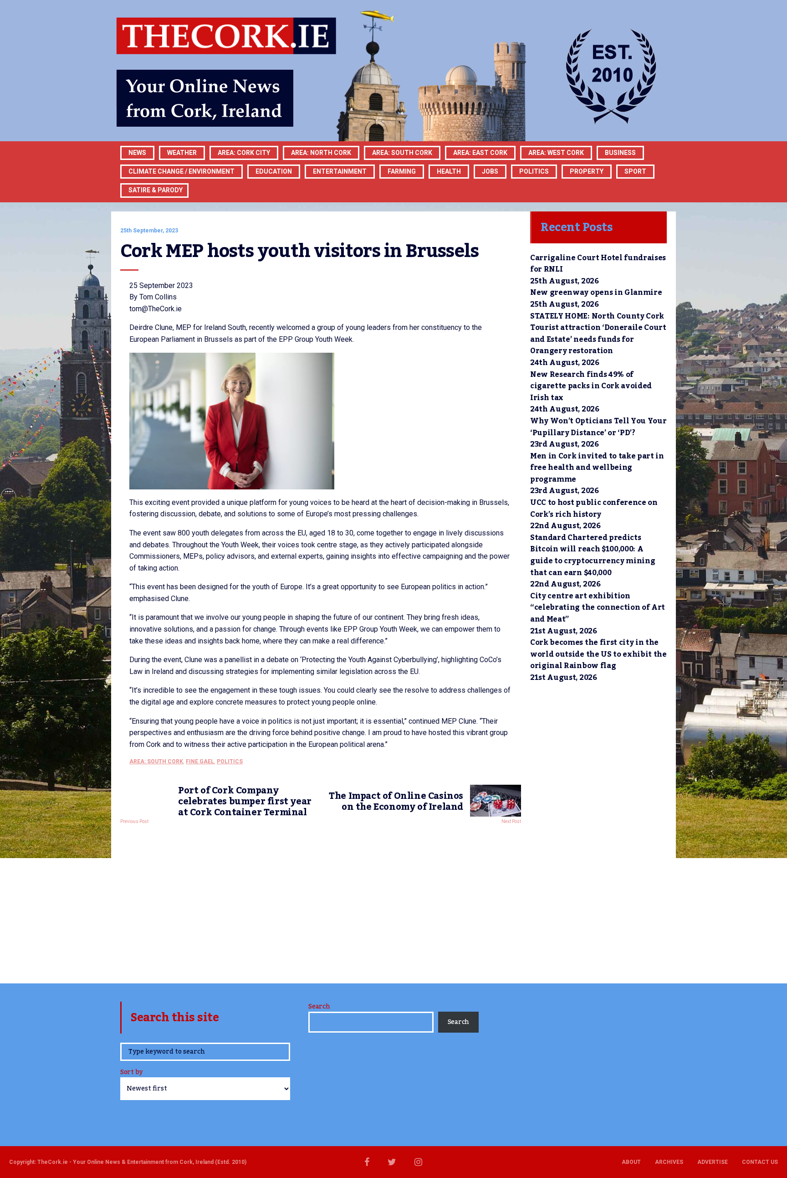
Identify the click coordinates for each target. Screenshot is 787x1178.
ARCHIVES (669, 1162)
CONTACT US (760, 1162)
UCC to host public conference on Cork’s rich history (594, 508)
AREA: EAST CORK (480, 152)
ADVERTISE (712, 1162)
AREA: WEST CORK (556, 152)
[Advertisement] (320, 901)
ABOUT (631, 1162)
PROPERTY (586, 171)
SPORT (635, 171)
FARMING (402, 171)
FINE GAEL (200, 761)
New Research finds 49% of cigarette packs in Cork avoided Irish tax (591, 386)
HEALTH (449, 171)
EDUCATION (274, 171)
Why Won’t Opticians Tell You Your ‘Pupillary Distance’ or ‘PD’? (598, 427)
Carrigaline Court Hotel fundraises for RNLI (598, 264)
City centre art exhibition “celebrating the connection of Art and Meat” (597, 608)
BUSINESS (620, 152)
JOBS (490, 171)
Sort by (131, 1073)
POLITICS (534, 171)
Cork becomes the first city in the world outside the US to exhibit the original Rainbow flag (598, 654)
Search (319, 1006)
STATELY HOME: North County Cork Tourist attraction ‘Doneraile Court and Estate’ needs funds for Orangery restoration (598, 334)
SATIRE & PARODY (155, 190)
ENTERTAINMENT (340, 171)
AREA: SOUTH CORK (156, 761)
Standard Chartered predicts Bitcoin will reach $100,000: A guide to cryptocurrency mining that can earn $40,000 (592, 555)
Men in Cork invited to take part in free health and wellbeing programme (597, 468)
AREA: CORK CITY (244, 152)
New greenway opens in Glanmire (596, 292)
